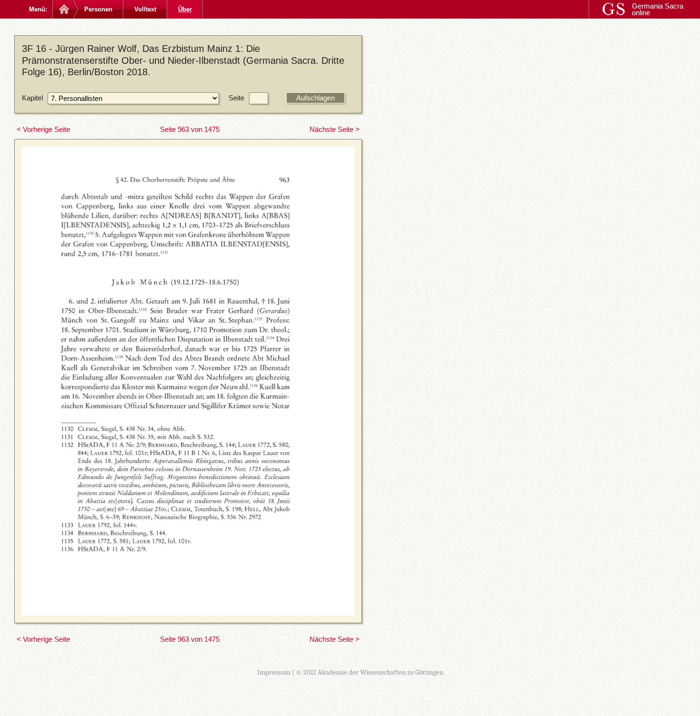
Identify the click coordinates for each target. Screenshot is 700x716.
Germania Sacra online (657, 9)
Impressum (273, 672)
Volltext (145, 9)
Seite (236, 98)
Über (185, 9)
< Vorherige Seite (43, 129)
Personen (98, 9)
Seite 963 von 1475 (190, 129)
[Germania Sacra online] (63, 9)
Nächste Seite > (335, 129)
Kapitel (32, 98)
